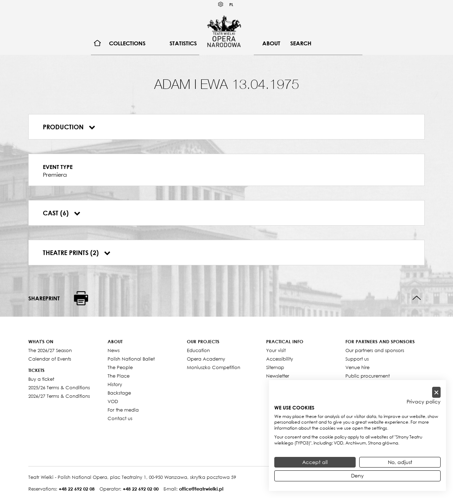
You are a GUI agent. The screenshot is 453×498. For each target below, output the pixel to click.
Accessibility (279, 359)
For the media (123, 410)
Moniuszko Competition (213, 367)
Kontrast (220, 4)
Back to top (417, 298)
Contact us (120, 418)
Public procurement (367, 376)
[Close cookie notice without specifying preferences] (436, 392)
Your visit (276, 350)
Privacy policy (424, 401)
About (271, 43)
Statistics (183, 43)
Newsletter (277, 376)
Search (300, 43)
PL (231, 4)
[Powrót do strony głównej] (224, 31)
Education (198, 350)
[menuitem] (97, 43)
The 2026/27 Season (50, 350)
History (115, 384)
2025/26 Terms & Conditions (59, 387)
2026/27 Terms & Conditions (59, 396)
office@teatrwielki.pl (201, 489)
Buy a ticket (41, 379)
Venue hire (357, 367)
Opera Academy (206, 359)
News (114, 350)
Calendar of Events (49, 359)
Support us (357, 359)
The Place (119, 376)
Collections (127, 43)
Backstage (119, 393)
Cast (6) (56, 213)
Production (64, 127)
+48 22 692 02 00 (141, 489)
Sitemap (275, 367)
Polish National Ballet (131, 359)
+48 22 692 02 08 (76, 489)
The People (120, 367)
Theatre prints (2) (72, 252)
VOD (113, 401)
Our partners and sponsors (374, 350)
